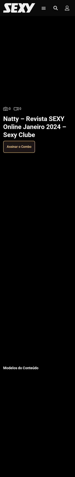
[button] (43, 8)
